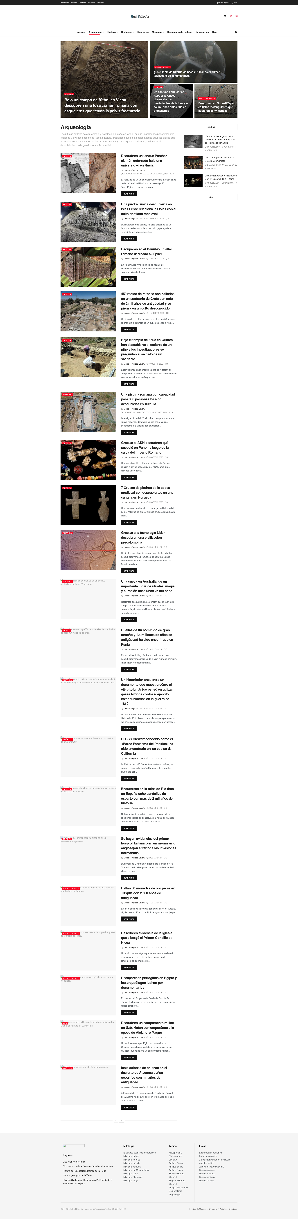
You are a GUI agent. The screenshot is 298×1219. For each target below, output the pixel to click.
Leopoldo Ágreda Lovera (77, 116)
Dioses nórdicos (207, 1177)
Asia (65, 1023)
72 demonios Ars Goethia (211, 1166)
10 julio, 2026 (155, 1086)
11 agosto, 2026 (156, 258)
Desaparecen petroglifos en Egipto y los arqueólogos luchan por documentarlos (149, 982)
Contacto (82, 2)
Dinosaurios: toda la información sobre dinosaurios (88, 1166)
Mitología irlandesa (132, 1177)
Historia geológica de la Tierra (77, 1175)
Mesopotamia (175, 1152)
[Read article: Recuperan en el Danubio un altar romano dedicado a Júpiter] (88, 267)
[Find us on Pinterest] (231, 16)
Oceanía (67, 581)
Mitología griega (131, 1156)
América (67, 533)
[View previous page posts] (116, 1120)
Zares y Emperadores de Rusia (214, 1159)
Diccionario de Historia (179, 32)
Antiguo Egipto (176, 1166)
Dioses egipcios (206, 1170)
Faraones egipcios (208, 1156)
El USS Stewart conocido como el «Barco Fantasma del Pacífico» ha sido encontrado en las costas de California (147, 746)
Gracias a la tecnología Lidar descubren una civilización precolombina (143, 537)
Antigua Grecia (176, 1163)
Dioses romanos (207, 1173)
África (66, 630)
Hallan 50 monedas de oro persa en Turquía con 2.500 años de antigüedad (148, 893)
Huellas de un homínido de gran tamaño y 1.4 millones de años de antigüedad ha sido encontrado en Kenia (147, 637)
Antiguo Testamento (179, 1187)
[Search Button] (236, 32)
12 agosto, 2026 (156, 218)
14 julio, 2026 (155, 902)
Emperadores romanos (210, 1152)
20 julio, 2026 (155, 857)
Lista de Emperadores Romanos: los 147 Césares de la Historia (221, 177)
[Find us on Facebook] (220, 16)
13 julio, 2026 (155, 992)
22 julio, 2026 (155, 807)
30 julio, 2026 (155, 547)
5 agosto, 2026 (155, 457)
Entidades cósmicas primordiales (139, 1152)
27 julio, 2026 (155, 758)
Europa (69, 94)
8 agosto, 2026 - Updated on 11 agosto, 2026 (145, 412)
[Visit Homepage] (139, 16)
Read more (130, 193)
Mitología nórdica (131, 1159)
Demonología (175, 1190)
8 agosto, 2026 (155, 363)
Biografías (143, 32)
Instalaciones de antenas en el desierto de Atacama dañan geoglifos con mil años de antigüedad (144, 1074)
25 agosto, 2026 (99, 116)
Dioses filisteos (206, 1180)
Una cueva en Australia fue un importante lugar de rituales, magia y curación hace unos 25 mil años (148, 586)
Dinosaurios (202, 32)
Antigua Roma (176, 1170)
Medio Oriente (162, 67)
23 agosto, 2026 (208, 116)
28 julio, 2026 (155, 708)
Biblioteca (126, 32)
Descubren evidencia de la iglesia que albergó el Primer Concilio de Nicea (146, 937)
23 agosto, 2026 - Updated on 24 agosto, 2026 (146, 173)
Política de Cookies (69, 2)
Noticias (81, 32)
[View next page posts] (121, 1120)
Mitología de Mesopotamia (136, 1170)
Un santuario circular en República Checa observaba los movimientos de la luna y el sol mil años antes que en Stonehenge (171, 101)
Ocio (214, 32)
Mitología (157, 32)
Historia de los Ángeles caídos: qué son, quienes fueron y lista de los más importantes (220, 139)
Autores (91, 2)
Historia (111, 32)
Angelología (175, 1194)
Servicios (100, 2)
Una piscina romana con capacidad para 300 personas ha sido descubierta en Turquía (148, 399)
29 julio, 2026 (155, 595)
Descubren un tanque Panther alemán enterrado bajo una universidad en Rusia (144, 160)
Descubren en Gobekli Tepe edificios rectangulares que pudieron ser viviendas (216, 107)
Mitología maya (130, 1180)
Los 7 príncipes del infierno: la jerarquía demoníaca (219, 159)
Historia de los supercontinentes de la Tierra (84, 1170)
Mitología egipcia (131, 1163)
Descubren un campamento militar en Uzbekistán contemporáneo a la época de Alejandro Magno (147, 1027)
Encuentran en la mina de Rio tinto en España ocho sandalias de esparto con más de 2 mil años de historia (147, 795)
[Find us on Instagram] (236, 16)
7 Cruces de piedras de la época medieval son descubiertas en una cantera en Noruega (147, 492)
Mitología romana (132, 1166)
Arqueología (95, 32)
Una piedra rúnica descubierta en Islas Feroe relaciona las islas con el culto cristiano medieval (148, 209)
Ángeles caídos (206, 1163)
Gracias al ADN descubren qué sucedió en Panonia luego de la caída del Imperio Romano (145, 447)
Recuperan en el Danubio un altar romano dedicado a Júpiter (146, 251)
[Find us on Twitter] (225, 16)
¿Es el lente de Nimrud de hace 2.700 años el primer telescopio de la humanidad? (187, 74)
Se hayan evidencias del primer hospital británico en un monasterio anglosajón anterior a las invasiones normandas (148, 845)
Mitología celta (130, 1173)
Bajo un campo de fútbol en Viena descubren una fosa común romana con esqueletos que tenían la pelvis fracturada (102, 105)
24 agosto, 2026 (163, 116)
